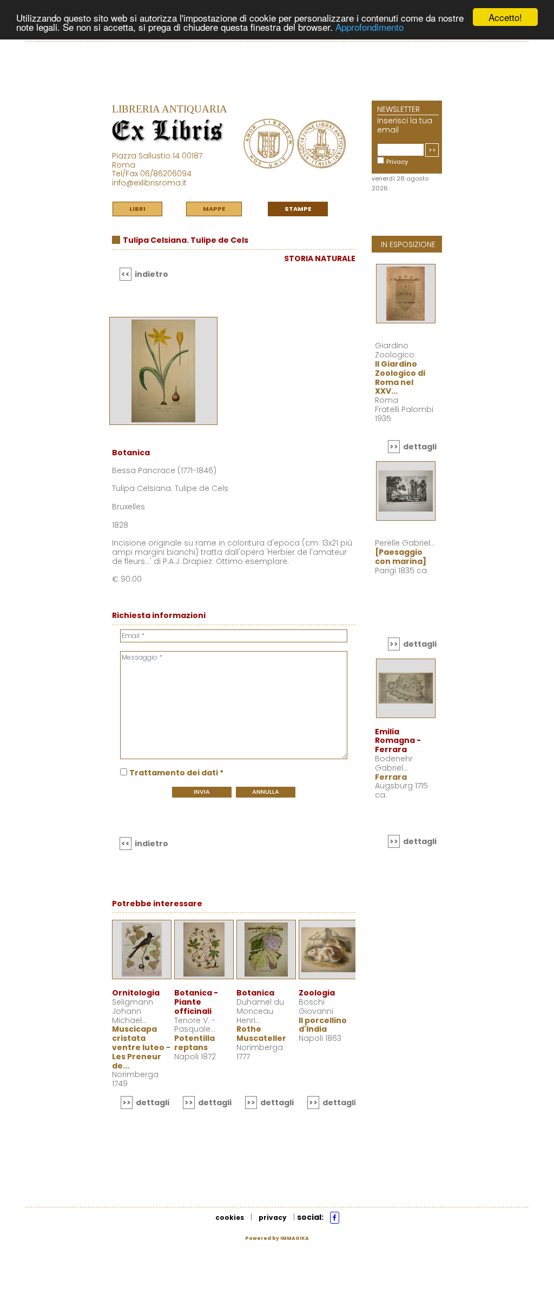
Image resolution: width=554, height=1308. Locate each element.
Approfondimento (369, 27)
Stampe (298, 208)
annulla (265, 791)
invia (202, 791)
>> (432, 149)
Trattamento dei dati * (176, 772)
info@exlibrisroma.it (149, 182)
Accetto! (505, 17)
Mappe (214, 208)
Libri (137, 208)
